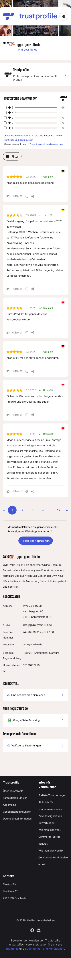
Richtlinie (12, 948)
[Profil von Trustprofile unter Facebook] (32, 929)
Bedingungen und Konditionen (44, 948)
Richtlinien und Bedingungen (18, 139)
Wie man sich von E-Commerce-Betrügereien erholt (53, 857)
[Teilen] (32, 196)
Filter (14, 156)
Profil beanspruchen (35, 541)
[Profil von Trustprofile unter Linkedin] (39, 929)
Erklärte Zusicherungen (52, 795)
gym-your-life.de (27, 49)
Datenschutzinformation (17, 818)
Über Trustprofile (13, 790)
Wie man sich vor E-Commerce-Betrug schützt (50, 836)
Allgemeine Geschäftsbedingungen (17, 808)
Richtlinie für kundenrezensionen (50, 806)
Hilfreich (17, 196)
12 (58, 510)
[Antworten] (26, 196)
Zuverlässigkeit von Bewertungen (46, 144)
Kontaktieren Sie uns (15, 797)
